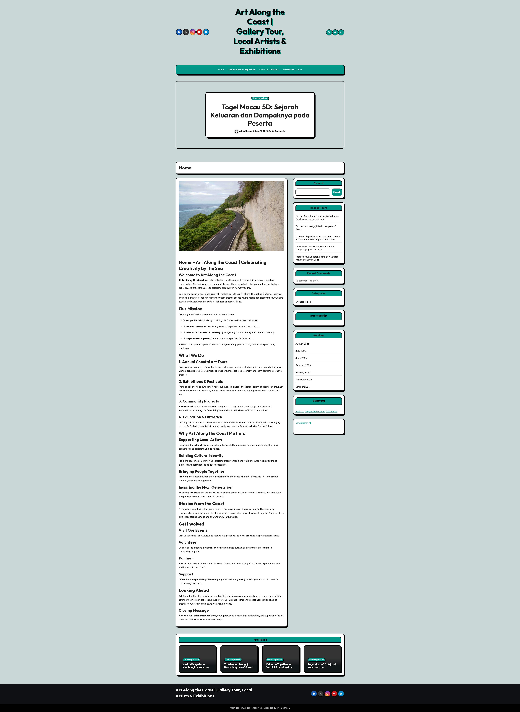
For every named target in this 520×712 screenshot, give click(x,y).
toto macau (331, 411)
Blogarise (268, 708)
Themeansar (283, 708)
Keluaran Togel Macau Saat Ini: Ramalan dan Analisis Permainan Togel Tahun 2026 (279, 669)
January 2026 (302, 372)
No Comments (279, 131)
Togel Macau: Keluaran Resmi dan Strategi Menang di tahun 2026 (260, 115)
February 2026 (303, 365)
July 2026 (300, 351)
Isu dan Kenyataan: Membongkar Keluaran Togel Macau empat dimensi (196, 669)
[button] (339, 115)
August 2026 (302, 344)
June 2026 (301, 358)
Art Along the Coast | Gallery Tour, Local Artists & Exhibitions (260, 31)
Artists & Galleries (269, 69)
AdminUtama (245, 131)
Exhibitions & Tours (292, 69)
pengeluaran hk (303, 423)
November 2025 (303, 379)
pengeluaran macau (315, 411)
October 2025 (302, 387)
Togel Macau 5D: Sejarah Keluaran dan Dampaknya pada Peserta (322, 669)
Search (319, 183)
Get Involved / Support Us (241, 69)
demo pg (299, 411)
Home (221, 69)
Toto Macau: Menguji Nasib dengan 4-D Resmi (238, 666)
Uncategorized (260, 98)
